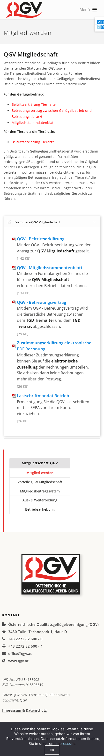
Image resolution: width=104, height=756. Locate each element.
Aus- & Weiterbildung (39, 500)
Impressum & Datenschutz (24, 710)
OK (52, 750)
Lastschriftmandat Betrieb (43, 395)
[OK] (98, 739)
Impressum (64, 743)
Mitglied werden (39, 472)
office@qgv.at (20, 653)
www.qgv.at (18, 661)
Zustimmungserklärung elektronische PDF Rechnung (54, 346)
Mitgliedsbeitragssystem (40, 491)
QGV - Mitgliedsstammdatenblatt (49, 267)
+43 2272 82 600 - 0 (25, 639)
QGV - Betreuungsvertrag (41, 302)
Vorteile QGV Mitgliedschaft (40, 482)
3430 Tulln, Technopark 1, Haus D (37, 631)
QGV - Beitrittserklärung (40, 238)
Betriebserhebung (40, 509)
